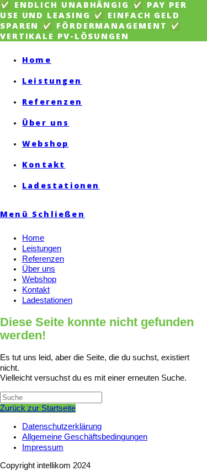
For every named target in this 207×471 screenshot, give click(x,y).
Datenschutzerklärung (62, 426)
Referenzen (43, 259)
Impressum (42, 447)
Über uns (38, 268)
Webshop (39, 279)
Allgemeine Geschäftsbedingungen (84, 436)
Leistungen (41, 248)
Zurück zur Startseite (38, 408)
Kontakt (36, 289)
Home (33, 238)
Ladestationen (47, 300)
